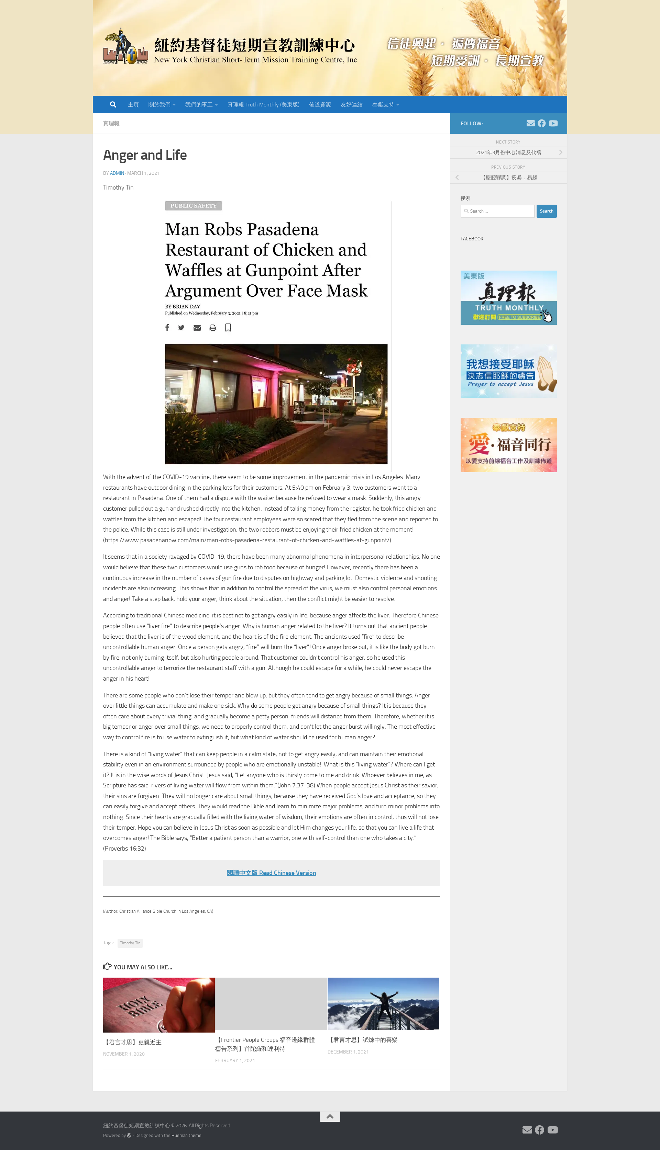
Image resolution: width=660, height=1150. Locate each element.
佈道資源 (320, 104)
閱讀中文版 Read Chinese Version (271, 873)
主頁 (133, 104)
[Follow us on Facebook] (542, 123)
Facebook (472, 239)
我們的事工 (199, 104)
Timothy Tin (130, 943)
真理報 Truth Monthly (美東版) (263, 104)
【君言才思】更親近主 (132, 1042)
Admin (117, 173)
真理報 (111, 123)
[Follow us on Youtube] (553, 123)
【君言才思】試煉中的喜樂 (363, 1039)
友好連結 (352, 104)
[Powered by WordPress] (129, 1135)
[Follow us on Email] (531, 123)
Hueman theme (186, 1135)
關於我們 (159, 104)
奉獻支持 (383, 104)
